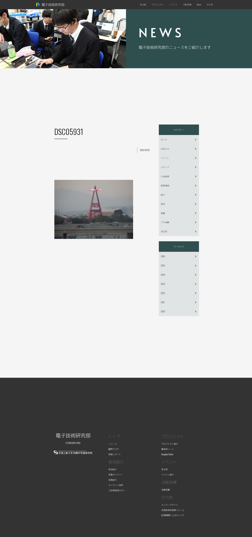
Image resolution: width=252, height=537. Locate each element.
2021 (163, 302)
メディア (165, 167)
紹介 (163, 194)
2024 (163, 274)
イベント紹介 (167, 474)
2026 (163, 256)
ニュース (112, 443)
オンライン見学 (115, 485)
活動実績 (165, 489)
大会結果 (165, 176)
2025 (163, 265)
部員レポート (114, 454)
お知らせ (165, 148)
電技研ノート (167, 449)
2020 (163, 311)
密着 (163, 213)
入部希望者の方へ (116, 490)
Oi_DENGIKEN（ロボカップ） (173, 515)
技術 (163, 203)
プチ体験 (165, 222)
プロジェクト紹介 (169, 443)
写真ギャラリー (115, 474)
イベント (165, 158)
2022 (163, 293)
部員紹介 (112, 479)
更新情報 (165, 185)
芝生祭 (164, 231)
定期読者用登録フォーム (172, 510)
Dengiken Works (167, 454)
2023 (163, 283)
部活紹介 (112, 469)
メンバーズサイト (169, 504)
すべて (164, 139)
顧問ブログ (113, 449)
